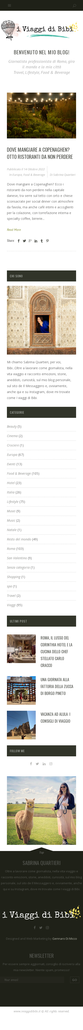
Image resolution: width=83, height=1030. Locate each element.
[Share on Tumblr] (41, 240)
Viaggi (11, 605)
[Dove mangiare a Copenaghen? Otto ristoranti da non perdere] (41, 115)
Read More (14, 230)
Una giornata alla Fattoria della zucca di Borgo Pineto (57, 686)
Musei (11, 511)
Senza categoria (18, 567)
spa (9, 586)
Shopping (13, 577)
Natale (12, 530)
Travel (11, 595)
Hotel (11, 483)
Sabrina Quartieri (64, 175)
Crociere (13, 445)
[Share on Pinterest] (47, 240)
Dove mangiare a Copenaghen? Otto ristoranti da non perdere (40, 153)
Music (11, 520)
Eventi (11, 464)
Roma (11, 548)
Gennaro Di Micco (64, 938)
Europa (17, 175)
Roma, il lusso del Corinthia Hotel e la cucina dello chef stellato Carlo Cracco (56, 651)
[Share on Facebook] (18, 240)
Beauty (12, 426)
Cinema (12, 436)
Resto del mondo (19, 539)
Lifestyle (12, 501)
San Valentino (17, 558)
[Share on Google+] (30, 240)
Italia (11, 492)
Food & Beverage (34, 175)
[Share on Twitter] (24, 240)
